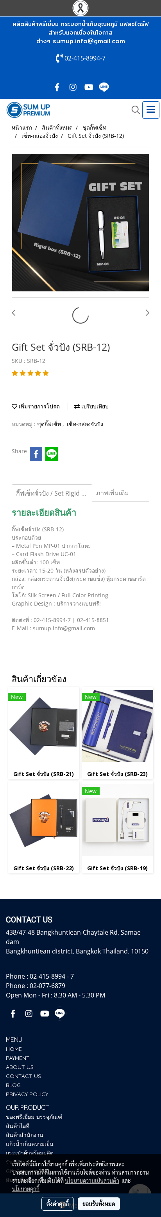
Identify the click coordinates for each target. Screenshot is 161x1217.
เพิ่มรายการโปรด (38, 406)
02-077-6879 (47, 985)
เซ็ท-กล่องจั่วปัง (85, 424)
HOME (14, 1048)
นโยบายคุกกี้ (25, 1188)
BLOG (13, 1085)
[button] (133, 110)
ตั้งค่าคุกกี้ (58, 1203)
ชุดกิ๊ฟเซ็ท (50, 424)
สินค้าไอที (17, 1125)
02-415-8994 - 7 (52, 976)
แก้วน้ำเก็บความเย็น (30, 1143)
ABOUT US (20, 1067)
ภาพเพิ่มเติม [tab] (112, 493)
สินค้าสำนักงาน (24, 1134)
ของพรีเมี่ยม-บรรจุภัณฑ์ (34, 1116)
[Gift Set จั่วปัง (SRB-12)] (80, 223)
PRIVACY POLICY (27, 1094)
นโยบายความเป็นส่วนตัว (92, 1180)
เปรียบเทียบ (94, 406)
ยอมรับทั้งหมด (98, 1203)
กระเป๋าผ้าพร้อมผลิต (30, 1153)
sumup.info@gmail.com (89, 41)
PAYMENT (18, 1057)
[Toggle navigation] (150, 110)
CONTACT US (23, 1076)
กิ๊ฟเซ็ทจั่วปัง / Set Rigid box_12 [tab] (54, 493)
